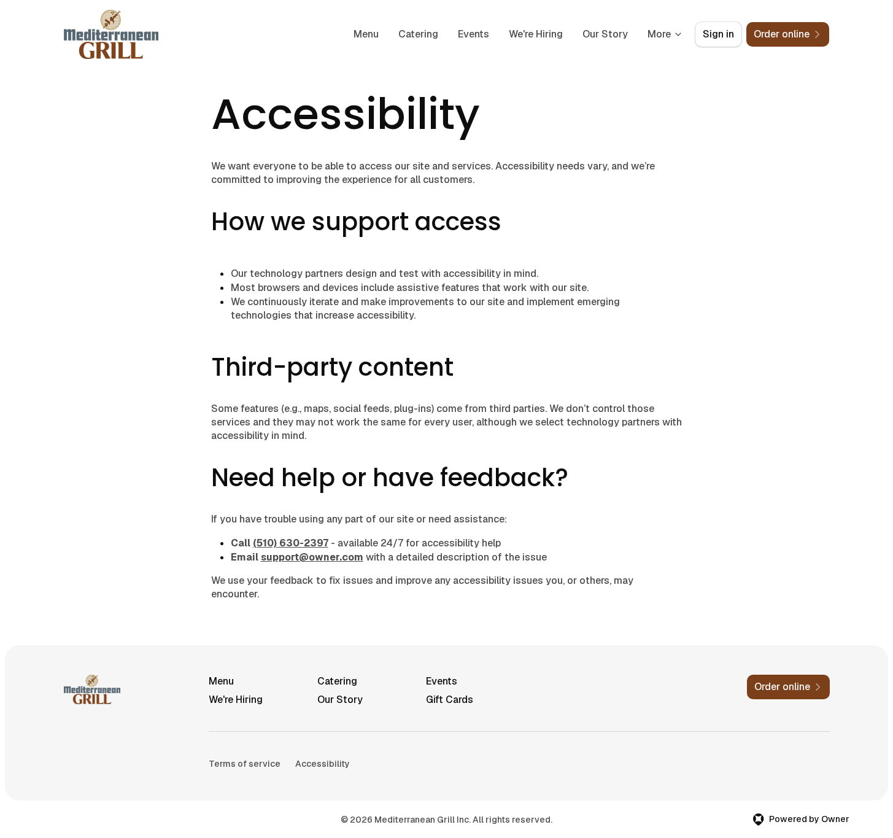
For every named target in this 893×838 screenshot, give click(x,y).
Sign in (718, 34)
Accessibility (322, 763)
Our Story (605, 34)
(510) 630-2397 (290, 543)
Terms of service (244, 763)
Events (473, 34)
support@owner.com (312, 557)
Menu (366, 34)
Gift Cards (449, 699)
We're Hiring (536, 34)
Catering (418, 34)
